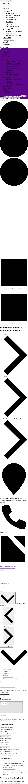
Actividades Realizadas (14, 35)
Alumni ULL (6, 11)
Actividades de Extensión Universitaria (9, 749)
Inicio (5, 6)
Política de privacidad (5, 781)
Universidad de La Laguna (6, 727)
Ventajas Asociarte (13, 15)
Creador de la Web (12, 26)
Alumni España (3, 731)
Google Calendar (7, 669)
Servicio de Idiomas (5, 747)
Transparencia (11, 19)
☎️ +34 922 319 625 (4, 694)
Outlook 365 (6, 673)
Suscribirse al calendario (6, 646)
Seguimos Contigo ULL (5, 736)
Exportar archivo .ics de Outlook (11, 678)
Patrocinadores (8, 40)
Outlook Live (6, 675)
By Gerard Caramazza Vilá (15, 783)
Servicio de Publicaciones (6, 755)
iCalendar (5, 671)
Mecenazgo (7, 38)
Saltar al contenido (4, 47)
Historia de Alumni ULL (5, 735)
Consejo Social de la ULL (6, 729)
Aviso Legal (3, 740)
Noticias (6, 8)
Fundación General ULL (5, 751)
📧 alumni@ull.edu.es (5, 695)
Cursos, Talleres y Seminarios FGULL (9, 753)
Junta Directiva (11, 17)
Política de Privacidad (5, 738)
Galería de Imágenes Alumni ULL (8, 733)
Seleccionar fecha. (20, 603)
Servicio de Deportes (5, 746)
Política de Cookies (4, 742)
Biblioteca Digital (4, 744)
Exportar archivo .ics (8, 677)
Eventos (5, 334)
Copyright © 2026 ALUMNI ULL (19, 781)
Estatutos (9, 22)
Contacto (6, 44)
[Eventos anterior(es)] (3, 586)
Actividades (7, 29)
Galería (5, 42)
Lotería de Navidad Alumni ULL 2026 (12, 771)
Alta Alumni (10, 13)
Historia (9, 24)
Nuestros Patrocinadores (9, 769)
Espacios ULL (9, 569)
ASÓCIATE (6, 4)
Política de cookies (4, 783)
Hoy (1, 591)
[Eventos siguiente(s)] (3, 588)
